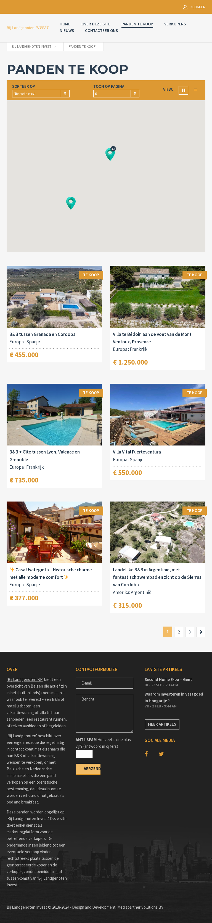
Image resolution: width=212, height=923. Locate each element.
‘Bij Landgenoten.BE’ (25, 679)
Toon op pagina (108, 86)
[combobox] (41, 93)
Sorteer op (23, 86)
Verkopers (175, 23)
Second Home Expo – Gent (168, 679)
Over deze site (95, 23)
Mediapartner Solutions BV (140, 907)
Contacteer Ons (101, 30)
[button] (71, 203)
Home (65, 23)
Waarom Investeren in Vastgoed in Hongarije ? (174, 697)
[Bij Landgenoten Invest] (28, 28)
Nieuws (67, 30)
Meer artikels (162, 724)
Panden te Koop (137, 23)
